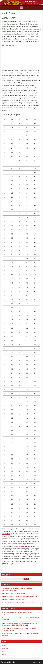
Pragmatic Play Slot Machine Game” (13, 599)
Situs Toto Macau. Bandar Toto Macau (14, 623)
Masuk (4, 645)
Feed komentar (6, 652)
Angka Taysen (9, 13)
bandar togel (6, 618)
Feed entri (5, 648)
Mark (3, 613)
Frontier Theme (37, 662)
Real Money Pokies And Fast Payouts (13, 593)
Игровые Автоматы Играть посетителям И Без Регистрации (21, 596)
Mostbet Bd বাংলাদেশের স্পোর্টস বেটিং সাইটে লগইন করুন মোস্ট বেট (18, 603)
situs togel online (7, 628)
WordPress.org (6, 655)
